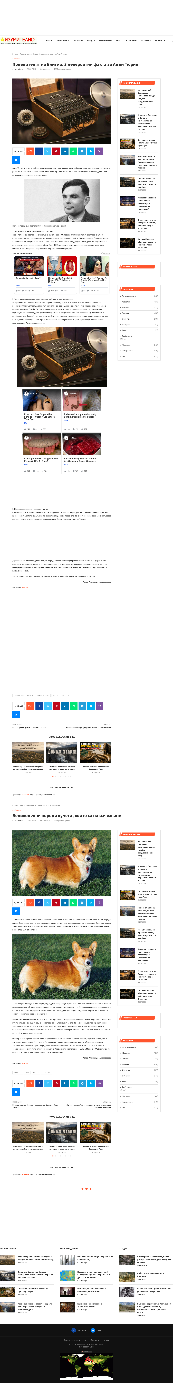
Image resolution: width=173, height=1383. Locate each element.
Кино (140, 330)
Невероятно (105, 40)
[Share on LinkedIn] (65, 151)
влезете (25, 794)
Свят (118, 40)
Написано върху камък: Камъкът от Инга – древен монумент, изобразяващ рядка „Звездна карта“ (154, 1307)
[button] (16, 759)
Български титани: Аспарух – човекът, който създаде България (147, 224)
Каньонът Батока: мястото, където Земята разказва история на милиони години (147, 162)
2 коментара (142, 1265)
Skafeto (25, 587)
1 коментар (141, 1279)
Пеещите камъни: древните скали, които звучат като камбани (147, 182)
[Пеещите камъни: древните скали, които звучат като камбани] (127, 182)
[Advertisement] (76, 17)
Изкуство (131, 40)
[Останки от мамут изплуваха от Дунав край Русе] (95, 752)
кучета (36, 1073)
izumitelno (19, 69)
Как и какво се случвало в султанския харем (89, 1305)
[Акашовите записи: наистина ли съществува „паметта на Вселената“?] (127, 201)
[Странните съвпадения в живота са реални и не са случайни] (127, 1292)
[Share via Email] (16, 160)
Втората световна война (23, 695)
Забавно (145, 40)
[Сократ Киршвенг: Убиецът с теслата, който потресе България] (127, 243)
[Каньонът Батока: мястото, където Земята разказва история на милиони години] (127, 160)
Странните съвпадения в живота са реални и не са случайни (154, 1289)
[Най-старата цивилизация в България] (127, 1277)
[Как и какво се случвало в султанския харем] (67, 1307)
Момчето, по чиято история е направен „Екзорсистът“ (91, 1289)
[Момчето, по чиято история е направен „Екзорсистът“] (67, 1292)
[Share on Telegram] (82, 151)
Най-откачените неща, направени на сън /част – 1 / (95, 1258)
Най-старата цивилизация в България (150, 1274)
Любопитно (63, 40)
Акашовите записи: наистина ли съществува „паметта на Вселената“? (147, 203)
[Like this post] (31, 151)
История (78, 40)
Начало (49, 40)
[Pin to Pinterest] (56, 151)
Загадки (91, 40)
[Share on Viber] (99, 151)
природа (46, 1073)
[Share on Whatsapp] (73, 151)
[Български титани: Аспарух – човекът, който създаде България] (127, 223)
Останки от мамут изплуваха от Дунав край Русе (147, 143)
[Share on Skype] (90, 151)
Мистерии (140, 345)
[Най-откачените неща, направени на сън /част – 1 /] (67, 1260)
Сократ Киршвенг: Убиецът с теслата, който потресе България (147, 243)
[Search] (171, 41)
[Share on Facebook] (39, 151)
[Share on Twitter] (47, 151)
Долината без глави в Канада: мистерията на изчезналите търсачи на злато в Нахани (147, 122)
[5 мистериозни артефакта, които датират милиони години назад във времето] (127, 1260)
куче (27, 1073)
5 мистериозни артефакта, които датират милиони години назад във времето (154, 1259)
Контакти (160, 40)
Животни (140, 302)
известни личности (61, 695)
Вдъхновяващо (140, 296)
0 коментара (22, 1263)
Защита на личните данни (75, 1340)
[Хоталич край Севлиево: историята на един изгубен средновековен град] (28, 752)
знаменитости (43, 695)
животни (17, 1073)
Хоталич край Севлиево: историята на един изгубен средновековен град (147, 97)
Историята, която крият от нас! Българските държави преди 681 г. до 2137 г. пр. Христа (93, 1275)
